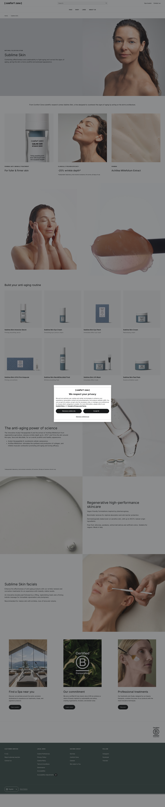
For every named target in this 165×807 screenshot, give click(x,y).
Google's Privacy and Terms (77, 406)
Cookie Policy (60, 406)
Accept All (96, 411)
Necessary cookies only (68, 411)
